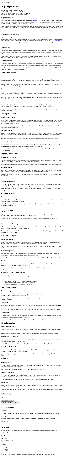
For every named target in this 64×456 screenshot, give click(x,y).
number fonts (35, 20)
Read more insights (5, 393)
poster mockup (58, 40)
